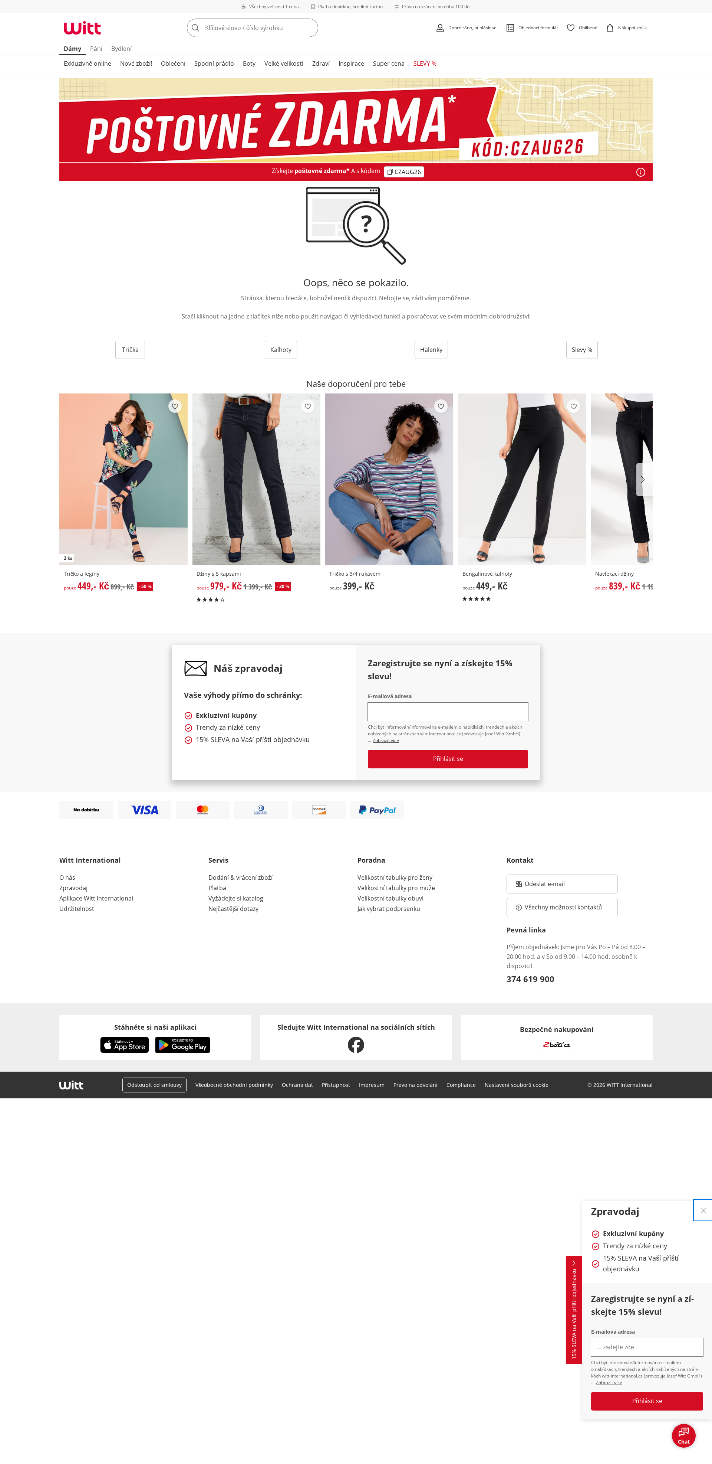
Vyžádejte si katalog (235, 898)
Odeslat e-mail (554, 886)
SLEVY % (424, 63)
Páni (96, 49)
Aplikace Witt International (96, 898)
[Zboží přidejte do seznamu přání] (175, 406)
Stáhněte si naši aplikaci (155, 1027)
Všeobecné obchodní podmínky (234, 1084)
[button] (644, 479)
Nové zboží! (136, 63)
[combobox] (268, 28)
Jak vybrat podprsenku (388, 909)
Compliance (461, 1084)
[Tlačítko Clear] (310, 28)
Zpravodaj (73, 888)
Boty (249, 63)
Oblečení (173, 63)
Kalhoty (280, 350)
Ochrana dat (297, 1084)
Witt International (90, 860)
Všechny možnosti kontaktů (563, 907)
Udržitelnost (76, 909)
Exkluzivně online (87, 63)
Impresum (372, 1084)
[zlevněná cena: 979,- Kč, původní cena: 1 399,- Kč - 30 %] (256, 479)
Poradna (371, 860)
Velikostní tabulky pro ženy (394, 877)
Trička (130, 350)
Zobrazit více (609, 1382)
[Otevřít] (641, 172)
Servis (218, 860)
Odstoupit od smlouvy (154, 1084)
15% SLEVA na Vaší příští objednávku (573, 1314)
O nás (67, 877)
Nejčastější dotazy (233, 909)
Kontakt (520, 860)
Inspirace (351, 63)
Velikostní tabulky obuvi (390, 898)
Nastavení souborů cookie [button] (516, 1084)
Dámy (72, 49)
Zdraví (321, 63)
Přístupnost (336, 1084)
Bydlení (121, 49)
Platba (217, 888)
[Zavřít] (703, 1210)
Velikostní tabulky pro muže (396, 888)
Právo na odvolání (415, 1084)
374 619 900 (530, 978)
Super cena (389, 63)
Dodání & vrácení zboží (240, 877)
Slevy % (582, 350)
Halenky (431, 350)
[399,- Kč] (389, 479)
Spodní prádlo (214, 63)
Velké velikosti (283, 63)
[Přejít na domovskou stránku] (82, 28)
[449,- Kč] (522, 479)
